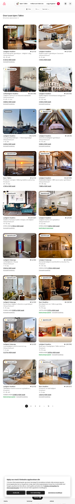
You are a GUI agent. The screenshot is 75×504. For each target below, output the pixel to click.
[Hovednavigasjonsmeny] (70, 3)
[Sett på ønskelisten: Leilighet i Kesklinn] (33, 26)
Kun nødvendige (36, 493)
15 (48, 406)
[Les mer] (18, 18)
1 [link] (26, 406)
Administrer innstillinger (55, 493)
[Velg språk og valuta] (65, 3)
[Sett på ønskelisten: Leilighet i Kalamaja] (33, 235)
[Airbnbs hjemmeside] (4, 3)
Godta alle (16, 493)
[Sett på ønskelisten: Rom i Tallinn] (33, 153)
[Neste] (52, 406)
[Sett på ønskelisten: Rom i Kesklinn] (69, 277)
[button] (9, 60)
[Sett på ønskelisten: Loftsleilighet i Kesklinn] (33, 69)
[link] (22, 406)
